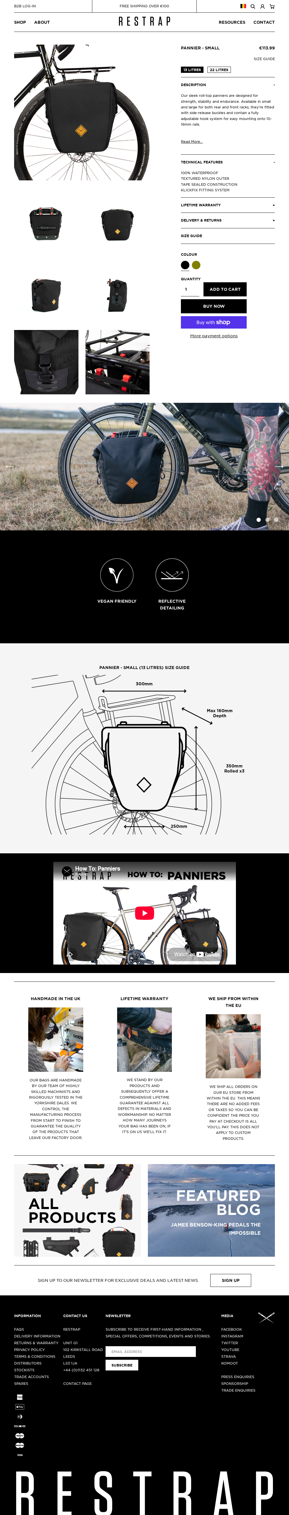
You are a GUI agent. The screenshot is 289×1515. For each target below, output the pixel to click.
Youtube (230, 1349)
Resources (232, 22)
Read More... (192, 141)
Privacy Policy (29, 1349)
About (42, 22)
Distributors (27, 1363)
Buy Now (214, 306)
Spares (21, 1383)
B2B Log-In (25, 6)
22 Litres (219, 69)
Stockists (24, 1370)
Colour (189, 254)
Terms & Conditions (34, 1356)
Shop (20, 22)
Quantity (190, 279)
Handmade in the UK (55, 998)
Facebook (231, 1329)
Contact (264, 22)
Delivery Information (37, 1336)
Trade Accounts (31, 1376)
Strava (228, 1356)
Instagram (232, 1336)
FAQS (19, 1329)
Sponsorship (234, 1383)
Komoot (229, 1363)
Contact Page (77, 1383)
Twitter (229, 1343)
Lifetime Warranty (144, 998)
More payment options (214, 335)
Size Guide (264, 58)
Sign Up (231, 1280)
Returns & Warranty (36, 1343)
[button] (279, 466)
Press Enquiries (237, 1376)
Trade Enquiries (238, 1390)
